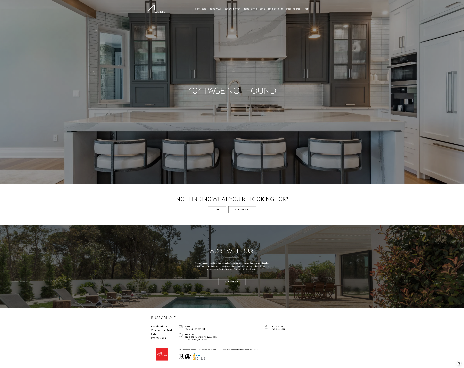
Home (217, 210)
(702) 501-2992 (278, 329)
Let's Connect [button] (242, 210)
